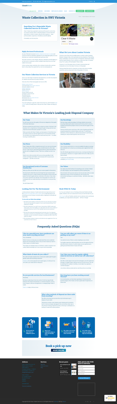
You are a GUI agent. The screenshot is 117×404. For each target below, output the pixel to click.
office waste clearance (35, 85)
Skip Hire (43, 364)
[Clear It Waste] (27, 5)
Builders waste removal (27, 84)
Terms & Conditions (26, 386)
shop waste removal (33, 97)
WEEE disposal (25, 91)
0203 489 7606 (37, 1)
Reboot (64, 401)
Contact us (25, 261)
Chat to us (25, 287)
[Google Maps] (94, 1)
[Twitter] (91, 1)
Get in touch (62, 196)
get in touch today (69, 159)
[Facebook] (89, 1)
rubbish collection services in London (44, 54)
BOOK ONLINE (58, 350)
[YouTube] (92, 1)
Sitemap (56, 401)
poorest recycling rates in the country (32, 193)
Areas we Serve (44, 366)
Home (80, 16)
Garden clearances (26, 88)
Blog (42, 367)
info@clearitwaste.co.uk (49, 1)
